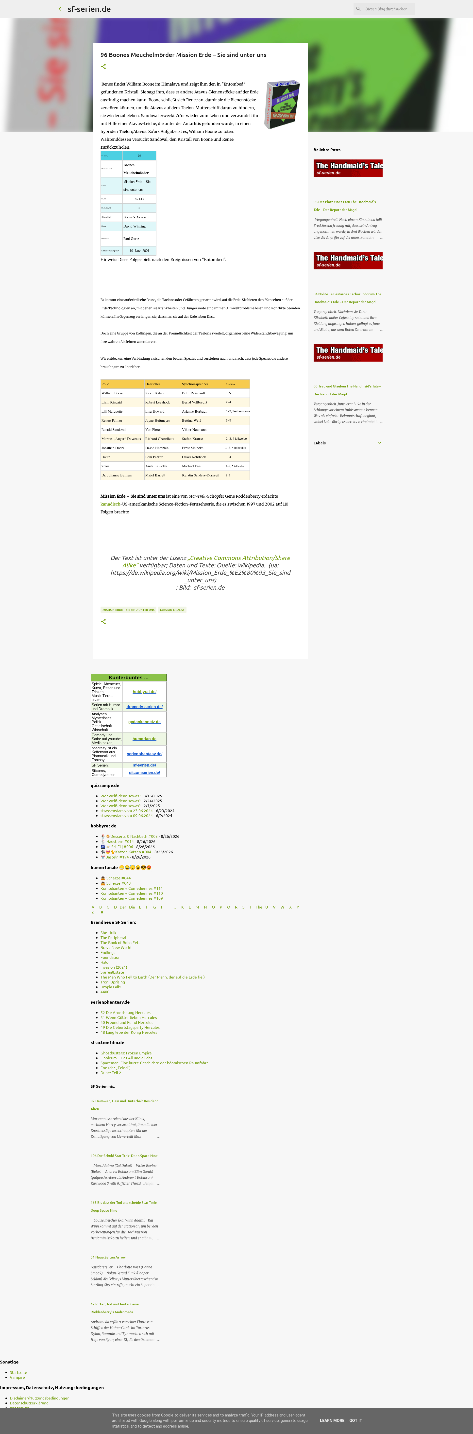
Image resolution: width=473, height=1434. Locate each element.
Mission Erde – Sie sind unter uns (128, 610)
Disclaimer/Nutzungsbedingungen (39, 1397)
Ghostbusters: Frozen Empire (126, 1052)
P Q (225, 906)
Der (123, 906)
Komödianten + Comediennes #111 (132, 888)
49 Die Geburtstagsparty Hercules (130, 1027)
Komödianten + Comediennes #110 (132, 893)
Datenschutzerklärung (29, 1402)
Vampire (17, 1377)
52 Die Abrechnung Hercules (126, 1012)
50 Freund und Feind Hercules (127, 1022)
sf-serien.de (89, 9)
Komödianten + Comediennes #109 (132, 897)
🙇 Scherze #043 (116, 882)
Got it (355, 1420)
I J (173, 906)
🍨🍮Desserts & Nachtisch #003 (129, 836)
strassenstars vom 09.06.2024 (127, 815)
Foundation (110, 957)
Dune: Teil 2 (111, 1072)
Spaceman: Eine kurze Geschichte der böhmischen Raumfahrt (154, 1062)
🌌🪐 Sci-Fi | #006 (117, 846)
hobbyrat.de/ (144, 692)
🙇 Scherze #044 (116, 877)
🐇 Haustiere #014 (117, 841)
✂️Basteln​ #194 (115, 856)
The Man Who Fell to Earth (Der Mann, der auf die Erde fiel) (153, 976)
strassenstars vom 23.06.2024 (127, 810)
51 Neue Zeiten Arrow (108, 1257)
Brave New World (116, 947)
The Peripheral (113, 937)
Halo (104, 962)
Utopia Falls (111, 986)
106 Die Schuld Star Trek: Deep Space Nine (124, 1155)
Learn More (332, 1420)
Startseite (18, 1372)
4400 (105, 991)
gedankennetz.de (144, 722)
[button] (103, 67)
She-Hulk (108, 932)
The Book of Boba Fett (120, 942)
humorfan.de (144, 739)
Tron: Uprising (113, 981)
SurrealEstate (112, 971)
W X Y (290, 906)
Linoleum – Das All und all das (126, 1057)
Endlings (108, 952)
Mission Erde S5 (172, 610)
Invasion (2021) (114, 966)
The (259, 906)
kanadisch (110, 504)
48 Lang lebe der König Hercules (129, 1032)
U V (271, 906)
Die (132, 906)
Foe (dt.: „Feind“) (116, 1067)
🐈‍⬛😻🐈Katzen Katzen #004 (126, 851)
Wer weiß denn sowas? (120, 795)
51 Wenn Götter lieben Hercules (129, 1017)
